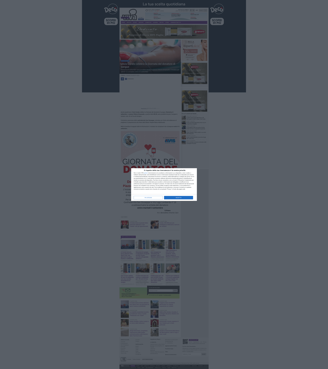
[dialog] (164, 184)
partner (146, 173)
